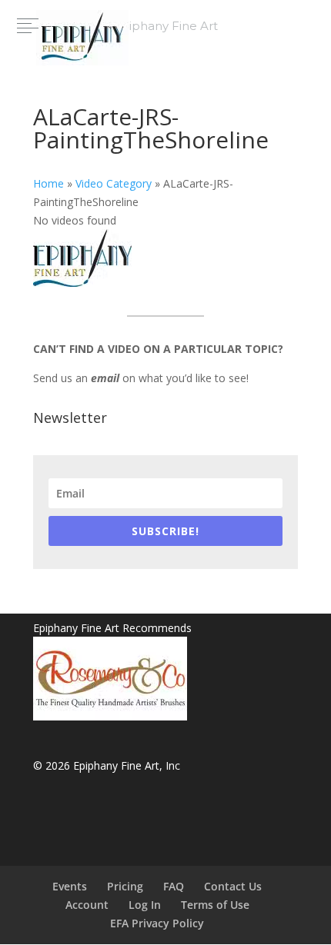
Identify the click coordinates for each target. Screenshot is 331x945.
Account (87, 904)
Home (48, 183)
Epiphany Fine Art (165, 25)
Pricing (125, 886)
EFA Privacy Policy (157, 923)
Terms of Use (215, 904)
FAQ (173, 886)
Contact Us (233, 886)
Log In (145, 904)
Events (69, 886)
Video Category (113, 183)
